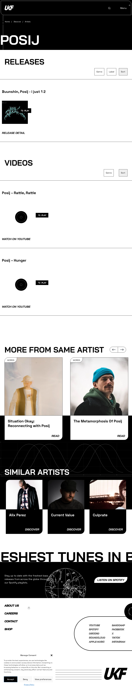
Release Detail (13, 133)
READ (55, 435)
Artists (27, 21)
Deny (25, 679)
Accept (10, 679)
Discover (17, 21)
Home (7, 21)
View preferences (43, 679)
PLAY (26, 110)
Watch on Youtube (16, 239)
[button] (51, 655)
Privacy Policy (29, 685)
